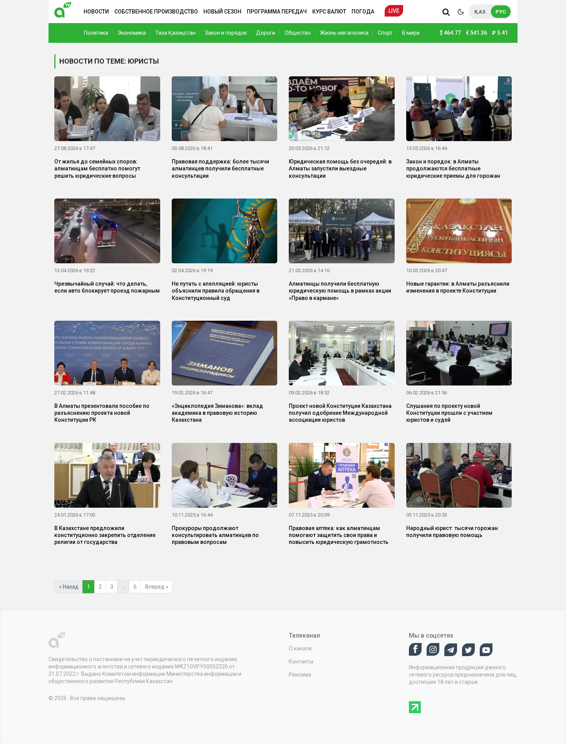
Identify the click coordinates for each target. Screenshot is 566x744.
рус (501, 12)
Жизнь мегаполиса (344, 33)
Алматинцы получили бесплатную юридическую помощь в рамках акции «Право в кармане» (340, 291)
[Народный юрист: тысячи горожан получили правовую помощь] (459, 476)
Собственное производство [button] (156, 11)
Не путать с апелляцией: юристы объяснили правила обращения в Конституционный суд (216, 291)
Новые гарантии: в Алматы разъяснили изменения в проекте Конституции (457, 287)
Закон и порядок (226, 33)
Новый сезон (222, 11)
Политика (96, 33)
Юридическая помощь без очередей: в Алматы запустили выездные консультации (340, 168)
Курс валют (329, 11)
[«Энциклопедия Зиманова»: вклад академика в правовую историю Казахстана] (225, 355)
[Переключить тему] (460, 11)
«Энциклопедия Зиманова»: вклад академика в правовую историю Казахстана (217, 413)
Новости (96, 11)
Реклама (300, 675)
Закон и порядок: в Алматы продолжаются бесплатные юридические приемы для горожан (453, 168)
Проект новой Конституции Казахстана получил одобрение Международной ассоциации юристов (340, 413)
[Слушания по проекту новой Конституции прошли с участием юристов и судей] (459, 355)
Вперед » (156, 587)
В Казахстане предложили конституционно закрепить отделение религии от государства (105, 535)
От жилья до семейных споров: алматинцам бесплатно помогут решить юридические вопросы (97, 168)
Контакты (301, 661)
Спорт (385, 33)
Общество (298, 33)
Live (393, 11)
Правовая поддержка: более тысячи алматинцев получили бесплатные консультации (220, 168)
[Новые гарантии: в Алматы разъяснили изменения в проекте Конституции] (459, 232)
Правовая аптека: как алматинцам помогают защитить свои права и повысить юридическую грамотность (338, 535)
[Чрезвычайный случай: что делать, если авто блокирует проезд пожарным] (107, 232)
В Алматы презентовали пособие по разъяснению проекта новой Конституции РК (101, 413)
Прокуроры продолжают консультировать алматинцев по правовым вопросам (215, 535)
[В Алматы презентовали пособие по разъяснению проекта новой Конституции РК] (107, 355)
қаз (480, 12)
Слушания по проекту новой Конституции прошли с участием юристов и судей (449, 413)
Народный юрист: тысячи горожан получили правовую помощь (452, 531)
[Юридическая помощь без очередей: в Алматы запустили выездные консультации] (342, 110)
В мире (411, 33)
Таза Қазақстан (175, 33)
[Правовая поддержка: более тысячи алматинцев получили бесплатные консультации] (225, 110)
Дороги (265, 33)
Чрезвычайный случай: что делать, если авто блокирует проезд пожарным (107, 287)
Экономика (131, 33)
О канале (300, 648)
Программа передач (277, 11)
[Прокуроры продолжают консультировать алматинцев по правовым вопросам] (225, 476)
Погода (363, 11)
